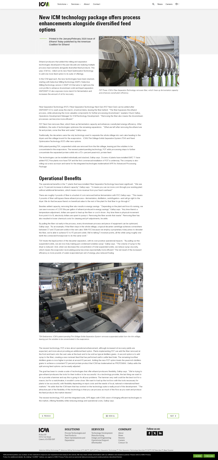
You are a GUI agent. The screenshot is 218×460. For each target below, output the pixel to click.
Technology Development (102, 433)
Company (124, 429)
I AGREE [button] (198, 456)
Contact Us (123, 443)
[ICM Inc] (45, 4)
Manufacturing (97, 435)
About (87, 4)
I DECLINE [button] (209, 456)
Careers (169, 4)
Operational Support (100, 440)
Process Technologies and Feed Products (75, 434)
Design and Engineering (101, 438)
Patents (121, 438)
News (160, 4)
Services (75, 4)
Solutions (62, 4)
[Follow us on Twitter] (154, 433)
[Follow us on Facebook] (149, 433)
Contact (96, 4)
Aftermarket (96, 443)
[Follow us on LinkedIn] (160, 433)
